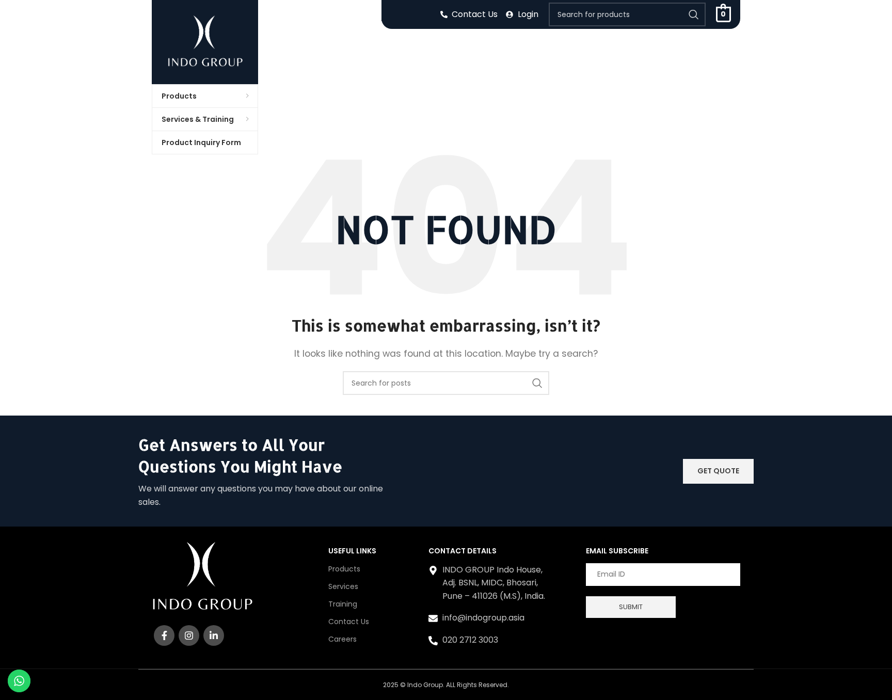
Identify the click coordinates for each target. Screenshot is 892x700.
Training (342, 604)
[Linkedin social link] (213, 635)
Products (344, 569)
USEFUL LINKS (352, 551)
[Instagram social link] (189, 635)
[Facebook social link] (164, 635)
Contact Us (348, 621)
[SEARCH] (694, 14)
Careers (342, 639)
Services (343, 586)
